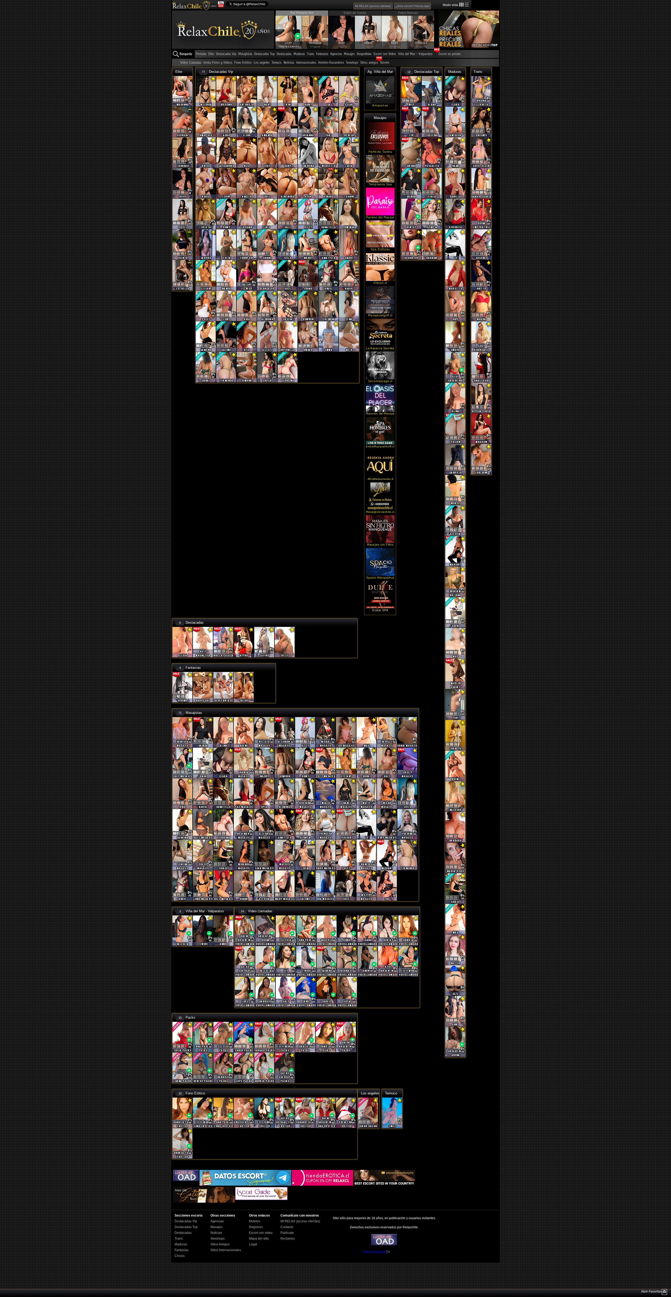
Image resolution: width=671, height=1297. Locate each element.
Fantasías (322, 54)
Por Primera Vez (301, 13)
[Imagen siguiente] (430, 27)
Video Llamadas (190, 62)
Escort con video (261, 1233)
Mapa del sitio (259, 1238)
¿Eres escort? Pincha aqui (412, 6)
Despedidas (364, 54)
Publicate (287, 1233)
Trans (310, 54)
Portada (201, 54)
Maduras (299, 54)
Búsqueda (186, 54)
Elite (211, 54)
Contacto (286, 1227)
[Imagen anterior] (279, 27)
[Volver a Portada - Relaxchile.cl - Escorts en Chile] (194, 5)
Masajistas (245, 54)
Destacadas (284, 54)
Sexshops (352, 62)
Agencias (336, 54)
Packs (190, 1017)
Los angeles (261, 62)
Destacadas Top (264, 54)
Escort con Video (385, 54)
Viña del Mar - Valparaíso (415, 54)
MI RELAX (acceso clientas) (373, 6)
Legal (253, 1244)
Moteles (254, 1221)
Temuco (277, 62)
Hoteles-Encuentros (331, 62)
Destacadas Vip (226, 54)
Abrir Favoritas (651, 1291)
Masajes (349, 54)
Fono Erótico (243, 62)
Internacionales (306, 62)
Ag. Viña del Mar (380, 72)
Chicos (180, 1256)
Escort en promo (450, 54)
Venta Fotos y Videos (217, 62)
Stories (384, 62)
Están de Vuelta (355, 13)
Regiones (256, 1227)
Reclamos (287, 1238)
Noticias (289, 62)
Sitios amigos (369, 62)
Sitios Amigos (220, 1244)
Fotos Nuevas (408, 13)
